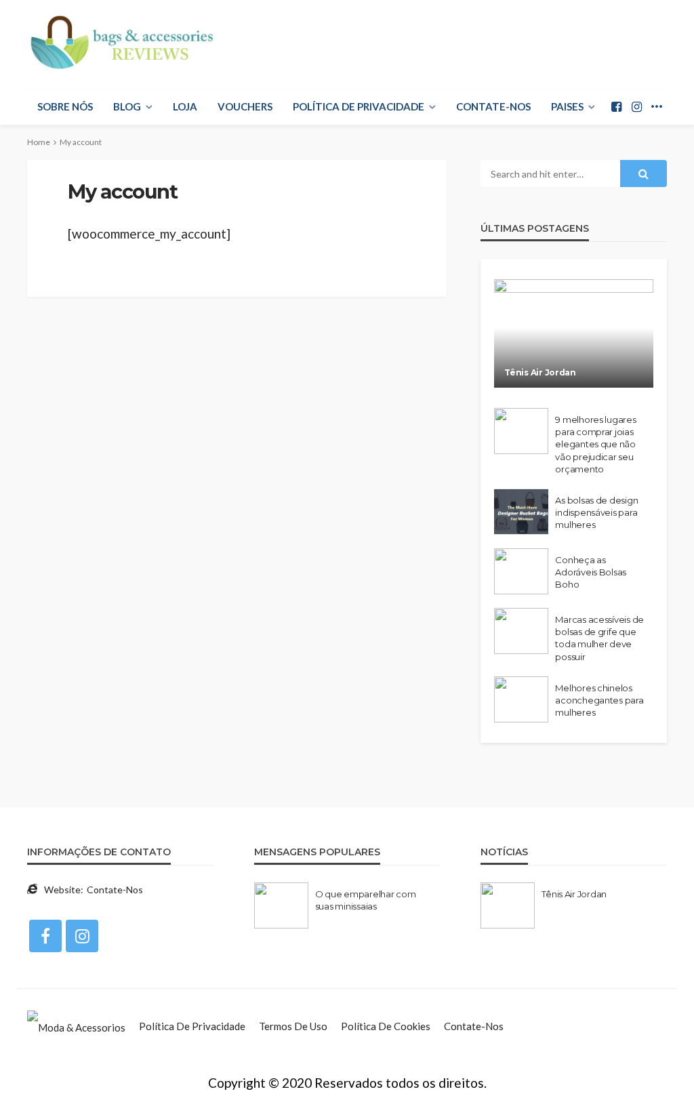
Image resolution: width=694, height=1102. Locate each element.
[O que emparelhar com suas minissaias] (281, 905)
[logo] (123, 42)
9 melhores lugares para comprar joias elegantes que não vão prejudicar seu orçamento (595, 444)
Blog (127, 106)
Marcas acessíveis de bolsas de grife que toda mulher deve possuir (599, 638)
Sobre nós (65, 106)
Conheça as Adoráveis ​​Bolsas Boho (590, 572)
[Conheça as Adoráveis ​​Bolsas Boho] (521, 571)
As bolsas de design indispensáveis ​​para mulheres (596, 512)
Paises (567, 106)
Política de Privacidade (358, 106)
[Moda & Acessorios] (76, 1026)
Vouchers (245, 106)
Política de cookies (385, 1026)
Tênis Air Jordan (540, 372)
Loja (185, 106)
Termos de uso (293, 1026)
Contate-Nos (493, 106)
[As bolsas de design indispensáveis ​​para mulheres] (521, 512)
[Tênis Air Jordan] (573, 333)
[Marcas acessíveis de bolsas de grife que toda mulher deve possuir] (521, 631)
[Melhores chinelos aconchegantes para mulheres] (521, 699)
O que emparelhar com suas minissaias (365, 900)
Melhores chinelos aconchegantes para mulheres (599, 700)
